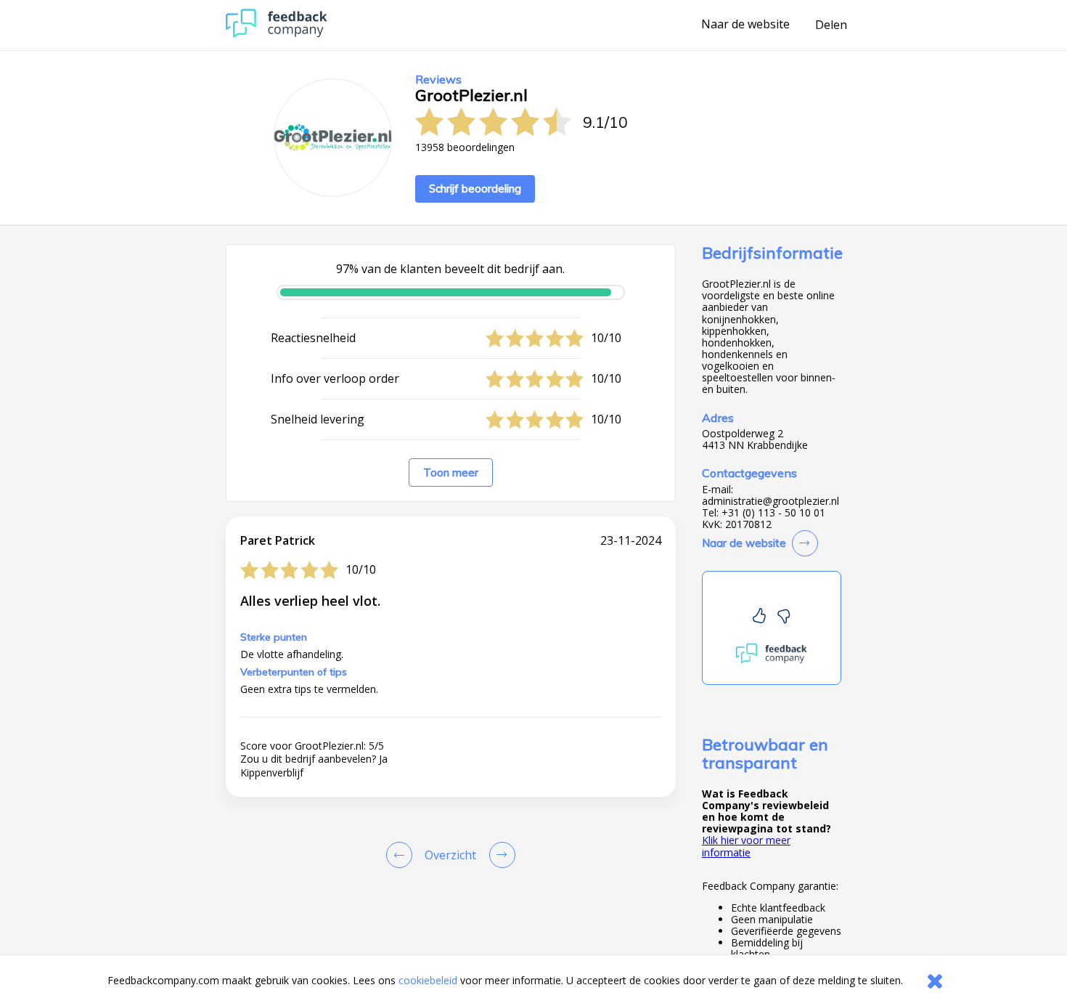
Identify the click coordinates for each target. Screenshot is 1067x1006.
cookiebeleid (427, 980)
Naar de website (745, 24)
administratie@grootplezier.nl (770, 501)
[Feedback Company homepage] (276, 34)
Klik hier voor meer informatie (746, 846)
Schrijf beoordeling (475, 188)
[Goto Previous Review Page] (402, 855)
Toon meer (450, 472)
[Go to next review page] (499, 855)
